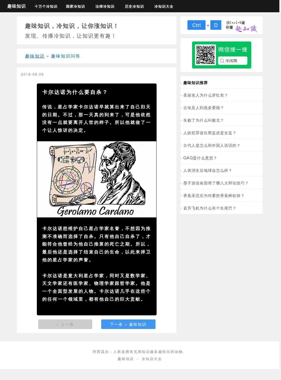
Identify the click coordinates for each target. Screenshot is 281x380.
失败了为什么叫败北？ (203, 120)
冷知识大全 (164, 6)
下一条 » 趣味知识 (128, 324)
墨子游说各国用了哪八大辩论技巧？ (216, 182)
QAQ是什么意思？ (200, 157)
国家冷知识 (75, 6)
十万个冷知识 (46, 6)
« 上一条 (65, 324)
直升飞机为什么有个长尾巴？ (210, 208)
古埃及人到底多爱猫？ (203, 107)
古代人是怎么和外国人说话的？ (212, 145)
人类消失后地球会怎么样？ (207, 170)
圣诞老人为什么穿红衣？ (205, 95)
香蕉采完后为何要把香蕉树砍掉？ (214, 195)
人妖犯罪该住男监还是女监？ (210, 132)
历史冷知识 (134, 6)
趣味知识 (16, 6)
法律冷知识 (105, 6)
